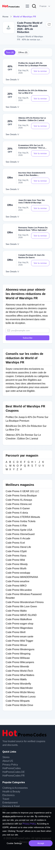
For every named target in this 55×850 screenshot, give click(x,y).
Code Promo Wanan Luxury (21, 696)
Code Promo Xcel (15, 542)
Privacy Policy (10, 764)
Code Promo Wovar (16, 645)
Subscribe (27, 338)
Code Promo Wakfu (16, 679)
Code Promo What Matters (20, 675)
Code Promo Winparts (18, 701)
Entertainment (10, 802)
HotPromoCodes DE (13, 772)
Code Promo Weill (16, 632)
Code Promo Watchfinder (19, 688)
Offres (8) (23, 52)
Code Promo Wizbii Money (20, 692)
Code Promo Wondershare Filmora (25, 602)
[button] (45, 6)
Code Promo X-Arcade (18, 538)
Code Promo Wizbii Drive (19, 705)
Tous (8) (10, 52)
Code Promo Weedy (17, 564)
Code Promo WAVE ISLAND (21, 615)
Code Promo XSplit (16, 551)
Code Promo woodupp (18, 572)
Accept (40, 843)
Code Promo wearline (17, 581)
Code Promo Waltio (16, 610)
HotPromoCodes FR (13, 775)
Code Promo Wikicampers (20, 662)
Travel (5, 799)
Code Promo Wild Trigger (19, 640)
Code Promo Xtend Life (18, 547)
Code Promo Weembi (17, 666)
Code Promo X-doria (17, 512)
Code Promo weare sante (19, 636)
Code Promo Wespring (18, 653)
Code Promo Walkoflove (19, 619)
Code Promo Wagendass (19, 628)
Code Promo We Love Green (21, 606)
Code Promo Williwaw (18, 658)
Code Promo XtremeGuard (20, 534)
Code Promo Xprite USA (19, 530)
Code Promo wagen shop (19, 623)
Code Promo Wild (15, 560)
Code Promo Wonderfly (18, 683)
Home (5, 16)
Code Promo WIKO (16, 585)
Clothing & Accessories (15, 788)
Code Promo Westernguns (20, 649)
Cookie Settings (14, 843)
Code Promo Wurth (16, 568)
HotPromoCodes (11, 768)
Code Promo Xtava (16, 555)
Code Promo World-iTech (19, 671)
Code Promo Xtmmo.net (19, 504)
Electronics (8, 795)
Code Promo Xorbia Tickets (20, 521)
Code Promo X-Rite (16, 525)
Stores (5, 757)
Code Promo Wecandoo (19, 590)
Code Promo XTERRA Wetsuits (23, 517)
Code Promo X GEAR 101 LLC (22, 491)
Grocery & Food (11, 806)
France (43, 6)
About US (7, 761)
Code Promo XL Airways (19, 500)
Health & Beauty (11, 791)
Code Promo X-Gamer (18, 508)
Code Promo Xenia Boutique (21, 495)
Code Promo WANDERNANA (22, 577)
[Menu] (27, 6)
